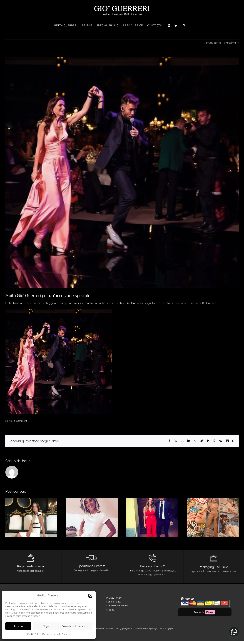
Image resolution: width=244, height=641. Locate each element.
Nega (46, 626)
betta (26, 461)
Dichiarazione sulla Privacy (55, 634)
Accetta (18, 626)
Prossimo (230, 42)
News (8, 421)
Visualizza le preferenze (76, 626)
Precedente (213, 42)
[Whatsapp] (234, 632)
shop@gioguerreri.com (155, 574)
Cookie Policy (34, 634)
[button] (90, 595)
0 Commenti (21, 421)
